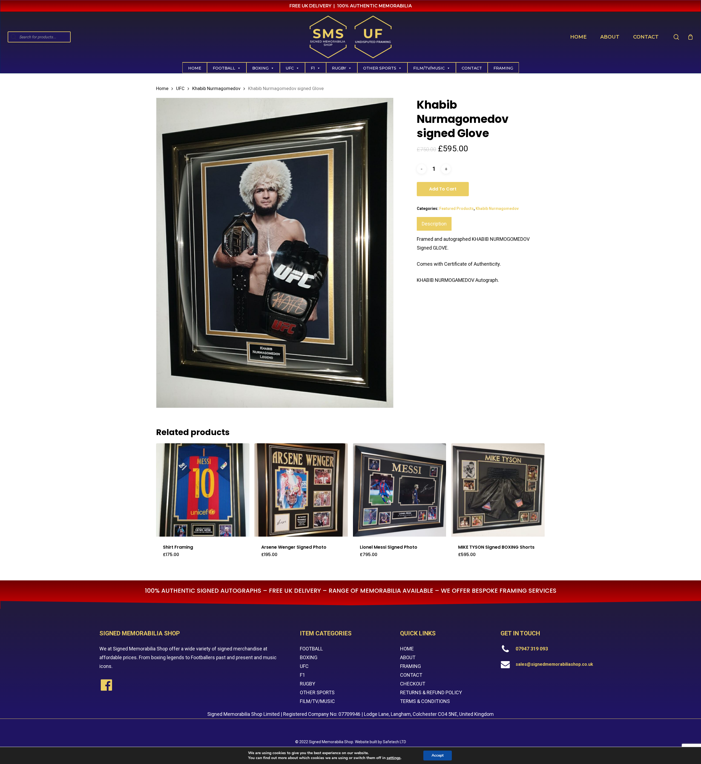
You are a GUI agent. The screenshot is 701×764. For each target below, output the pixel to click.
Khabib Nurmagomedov (216, 88)
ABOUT (407, 657)
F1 (313, 68)
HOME (407, 649)
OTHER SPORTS (317, 692)
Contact (472, 68)
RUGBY (307, 684)
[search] (676, 37)
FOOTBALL (311, 649)
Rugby (339, 68)
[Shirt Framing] (202, 490)
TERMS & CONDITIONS (425, 701)
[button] (190, 558)
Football (224, 68)
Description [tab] (434, 224)
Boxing (260, 68)
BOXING (308, 657)
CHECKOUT (412, 684)
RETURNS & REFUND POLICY (431, 692)
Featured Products (456, 208)
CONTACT (411, 675)
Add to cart (442, 189)
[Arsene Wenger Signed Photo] (301, 490)
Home (194, 68)
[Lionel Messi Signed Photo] (399, 490)
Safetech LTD (394, 742)
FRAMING (410, 666)
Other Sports (379, 68)
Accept (438, 755)
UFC (290, 68)
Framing (503, 68)
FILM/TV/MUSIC (429, 68)
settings (394, 758)
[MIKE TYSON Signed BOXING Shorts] (498, 490)
